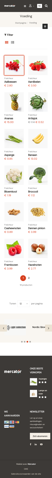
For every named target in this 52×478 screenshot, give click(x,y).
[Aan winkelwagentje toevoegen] (19, 70)
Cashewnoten (12, 228)
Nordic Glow (39, 327)
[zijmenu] (45, 26)
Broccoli (33, 191)
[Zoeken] (46, 6)
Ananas (8, 118)
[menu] (25, 6)
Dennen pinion (36, 228)
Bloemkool (10, 191)
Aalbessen (10, 82)
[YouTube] (41, 444)
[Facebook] (30, 444)
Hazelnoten (35, 265)
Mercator (32, 464)
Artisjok (32, 118)
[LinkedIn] (36, 444)
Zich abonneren (40, 436)
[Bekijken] (19, 62)
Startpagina (20, 23)
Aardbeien (34, 82)
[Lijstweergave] (12, 42)
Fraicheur (8, 78)
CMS (26, 469)
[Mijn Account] (31, 6)
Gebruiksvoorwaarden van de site (26, 474)
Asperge (9, 155)
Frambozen (11, 265)
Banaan (32, 155)
